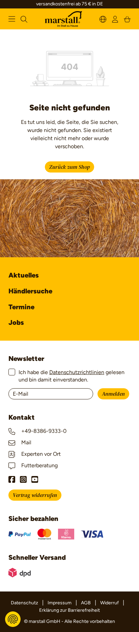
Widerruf (109, 603)
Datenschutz (24, 603)
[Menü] (12, 19)
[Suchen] (24, 18)
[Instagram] (23, 479)
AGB (86, 603)
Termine (21, 307)
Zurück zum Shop (69, 167)
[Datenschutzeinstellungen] (13, 619)
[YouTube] (34, 479)
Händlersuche (30, 291)
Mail (25, 442)
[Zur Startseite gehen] (63, 19)
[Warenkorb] (127, 18)
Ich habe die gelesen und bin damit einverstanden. (71, 376)
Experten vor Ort (40, 454)
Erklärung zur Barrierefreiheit (69, 610)
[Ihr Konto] (115, 18)
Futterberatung (39, 465)
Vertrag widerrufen (35, 495)
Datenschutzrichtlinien (76, 372)
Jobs (16, 322)
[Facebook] (11, 479)
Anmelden (113, 394)
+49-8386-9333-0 (43, 431)
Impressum (60, 603)
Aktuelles (23, 275)
